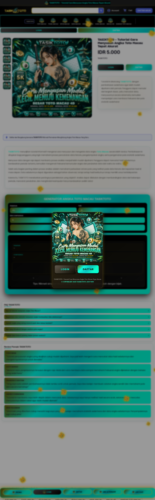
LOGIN (65, 269)
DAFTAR (88, 269)
